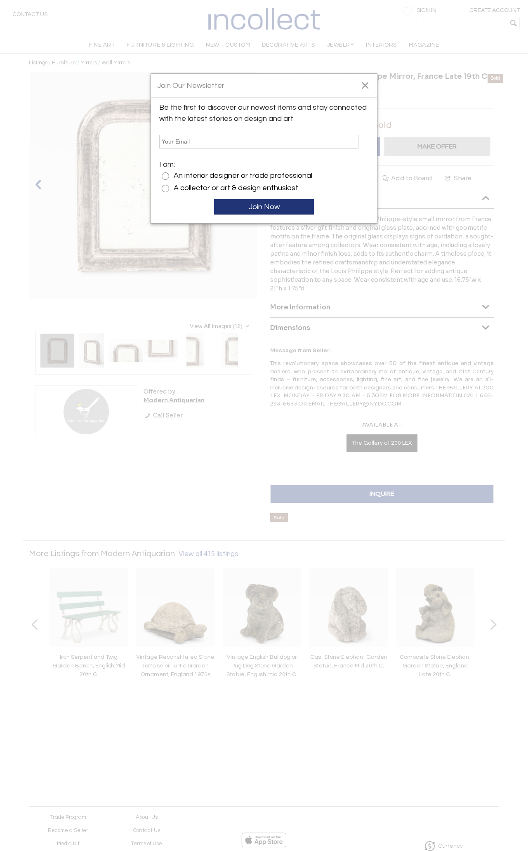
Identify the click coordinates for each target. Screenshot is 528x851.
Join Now (264, 207)
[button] (365, 85)
